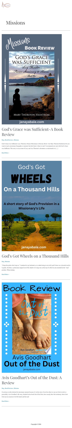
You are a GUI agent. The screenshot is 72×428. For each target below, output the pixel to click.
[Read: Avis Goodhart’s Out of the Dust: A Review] (32, 327)
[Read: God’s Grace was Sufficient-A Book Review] (32, 79)
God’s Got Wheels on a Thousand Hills (35, 255)
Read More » (5, 153)
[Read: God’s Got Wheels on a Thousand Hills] (32, 206)
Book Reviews (9, 140)
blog (3, 140)
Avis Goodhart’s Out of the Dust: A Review (32, 380)
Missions (16, 140)
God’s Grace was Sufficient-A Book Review (32, 131)
